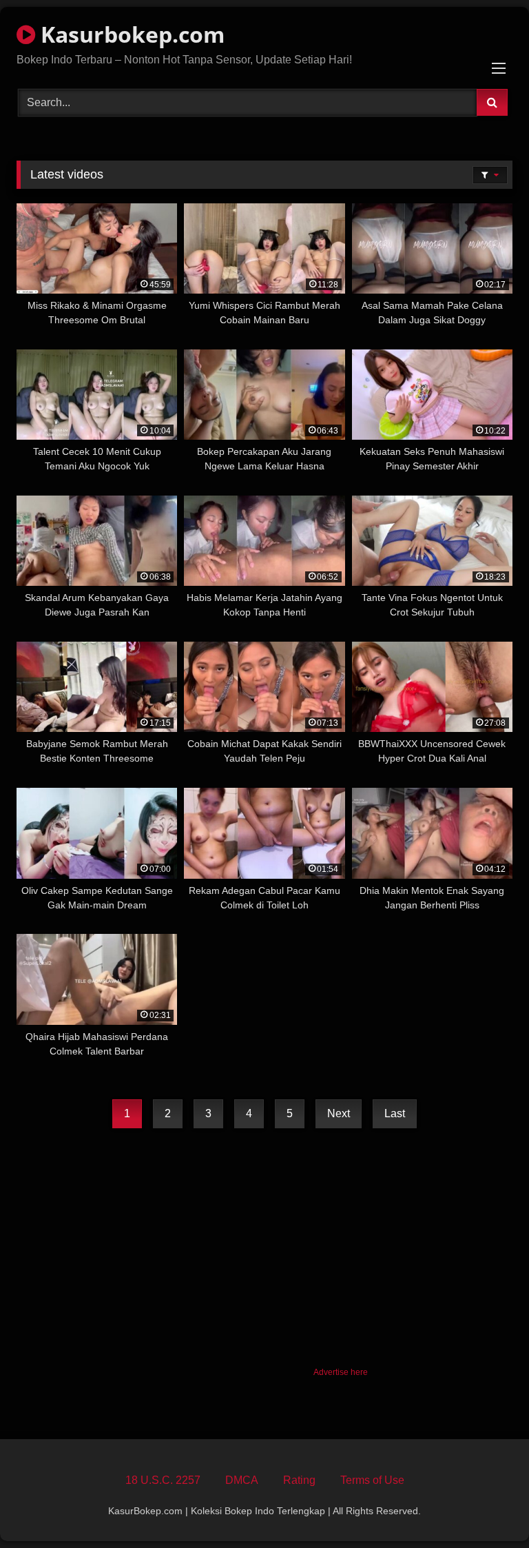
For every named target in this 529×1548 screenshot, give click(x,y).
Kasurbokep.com (130, 34)
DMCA (241, 1480)
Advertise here (340, 1372)
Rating (299, 1480)
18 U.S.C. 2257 (162, 1480)
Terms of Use (372, 1480)
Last (394, 1113)
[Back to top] (486, 1507)
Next (338, 1113)
